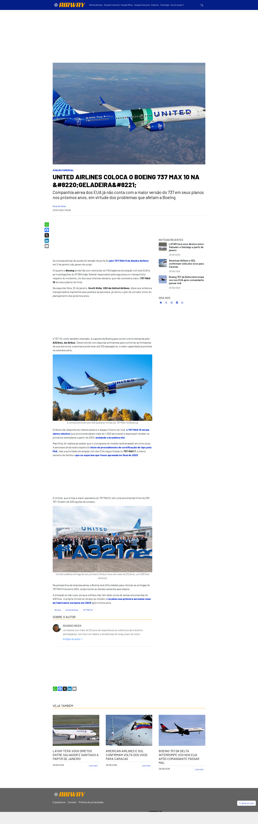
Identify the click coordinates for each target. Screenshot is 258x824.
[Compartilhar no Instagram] (171, 302)
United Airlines (71, 610)
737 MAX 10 (88, 610)
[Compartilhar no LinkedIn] (177, 302)
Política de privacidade (91, 802)
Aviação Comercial (63, 170)
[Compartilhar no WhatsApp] (182, 302)
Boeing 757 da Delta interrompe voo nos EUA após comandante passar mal (186, 280)
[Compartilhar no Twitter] (166, 302)
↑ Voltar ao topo (246, 803)
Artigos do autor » (73, 639)
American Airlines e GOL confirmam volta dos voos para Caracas (186, 263)
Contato (72, 802)
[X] (47, 235)
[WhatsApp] (47, 224)
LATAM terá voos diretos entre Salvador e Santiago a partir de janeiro (186, 247)
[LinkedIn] (47, 240)
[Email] (47, 246)
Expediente (59, 802)
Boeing (57, 610)
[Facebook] (47, 230)
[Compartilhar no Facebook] (161, 302)
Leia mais (93, 765)
